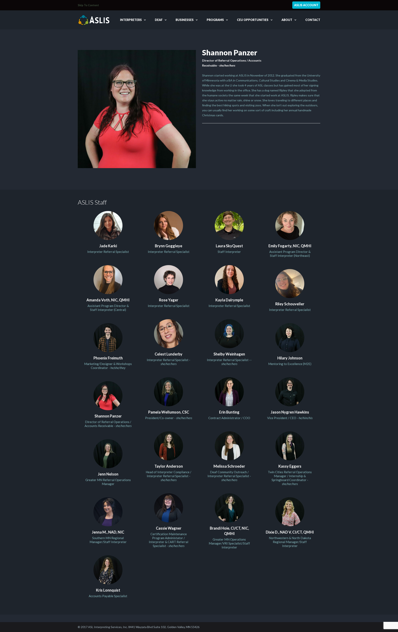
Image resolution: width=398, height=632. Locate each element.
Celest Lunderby (168, 354)
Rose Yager (168, 300)
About (287, 20)
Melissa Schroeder (229, 466)
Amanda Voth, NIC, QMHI (108, 300)
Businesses (185, 20)
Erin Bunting (229, 412)
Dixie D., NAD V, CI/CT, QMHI (290, 532)
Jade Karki (108, 246)
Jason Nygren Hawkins (290, 412)
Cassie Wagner (168, 528)
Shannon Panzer (108, 416)
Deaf (159, 20)
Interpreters (131, 20)
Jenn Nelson (108, 474)
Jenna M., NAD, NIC (108, 532)
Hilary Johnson (289, 358)
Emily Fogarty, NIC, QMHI (289, 246)
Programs (215, 20)
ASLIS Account (306, 5)
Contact (312, 20)
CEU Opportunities (252, 20)
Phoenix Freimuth (108, 358)
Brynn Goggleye (168, 246)
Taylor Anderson (168, 466)
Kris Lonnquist (108, 590)
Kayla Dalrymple (229, 300)
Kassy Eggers (289, 466)
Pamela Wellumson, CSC (168, 412)
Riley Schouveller (289, 304)
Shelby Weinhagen (229, 354)
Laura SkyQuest (229, 246)
